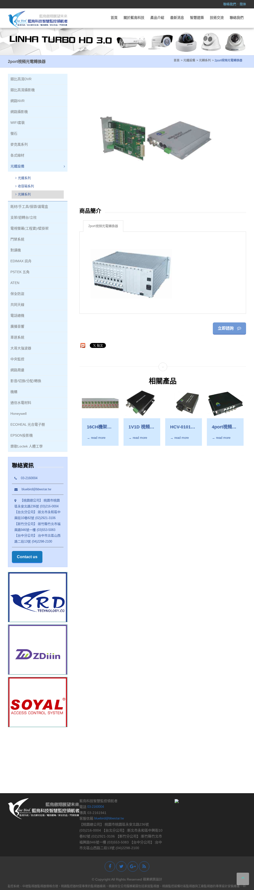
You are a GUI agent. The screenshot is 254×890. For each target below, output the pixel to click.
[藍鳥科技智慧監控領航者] (37, 19)
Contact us (27, 557)
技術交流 (217, 18)
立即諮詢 (226, 328)
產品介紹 (157, 18)
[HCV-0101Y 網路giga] (183, 404)
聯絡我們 (229, 4)
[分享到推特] (121, 866)
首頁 (114, 18)
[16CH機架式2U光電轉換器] (100, 404)
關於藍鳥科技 (134, 18)
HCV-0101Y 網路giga (182, 427)
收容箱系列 (26, 186)
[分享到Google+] (132, 866)
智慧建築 (197, 18)
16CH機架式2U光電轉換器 (99, 427)
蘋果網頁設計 (152, 879)
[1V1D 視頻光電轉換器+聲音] (142, 404)
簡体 (243, 4)
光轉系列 (24, 194)
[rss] (144, 866)
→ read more (96, 438)
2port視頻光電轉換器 (103, 226)
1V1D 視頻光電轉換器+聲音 (141, 427)
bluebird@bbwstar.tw (34, 489)
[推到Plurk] (82, 345)
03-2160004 (27, 478)
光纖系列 (24, 178)
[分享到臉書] (110, 866)
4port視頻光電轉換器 (224, 427)
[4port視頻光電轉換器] (225, 404)
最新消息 (177, 18)
